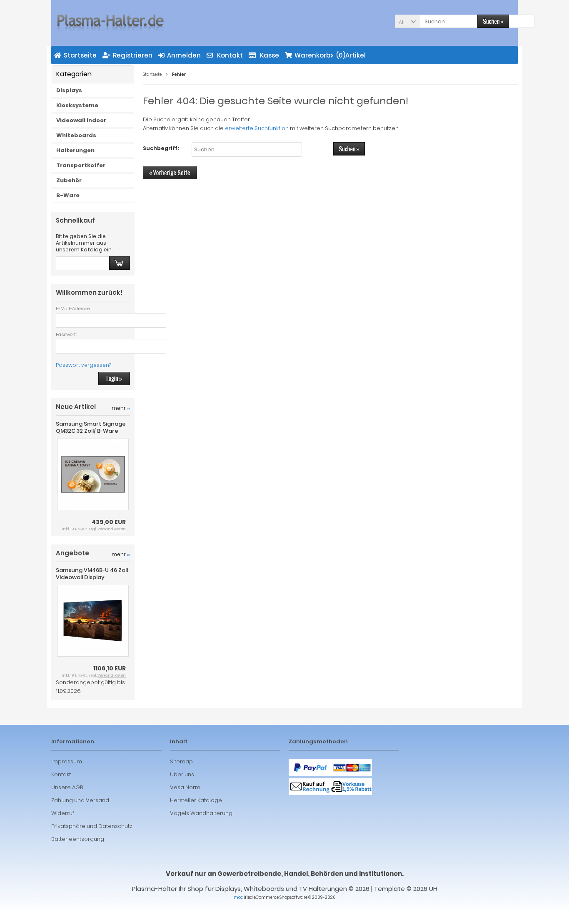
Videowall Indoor (81, 120)
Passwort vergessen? (83, 365)
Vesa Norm (185, 787)
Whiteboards (76, 135)
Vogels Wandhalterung (201, 813)
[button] (407, 21)
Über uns (182, 774)
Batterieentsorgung (77, 839)
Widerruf (62, 813)
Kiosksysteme (77, 105)
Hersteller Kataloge (196, 800)
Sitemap (181, 761)
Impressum (66, 761)
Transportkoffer (80, 165)
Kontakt (61, 774)
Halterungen (75, 150)
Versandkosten (111, 529)
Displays (69, 90)
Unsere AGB (67, 787)
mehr (121, 407)
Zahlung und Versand (80, 800)
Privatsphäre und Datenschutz (91, 826)
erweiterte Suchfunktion (257, 128)
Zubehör (69, 180)
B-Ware (68, 195)
